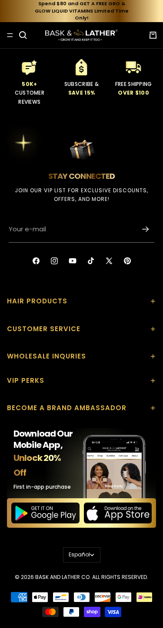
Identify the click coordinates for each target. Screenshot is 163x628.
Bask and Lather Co (62, 577)
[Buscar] (23, 35)
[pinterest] (127, 260)
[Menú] (10, 35)
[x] (109, 260)
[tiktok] (90, 260)
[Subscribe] (145, 229)
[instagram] (54, 260)
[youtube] (72, 260)
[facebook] (36, 260)
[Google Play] (45, 513)
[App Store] (118, 513)
